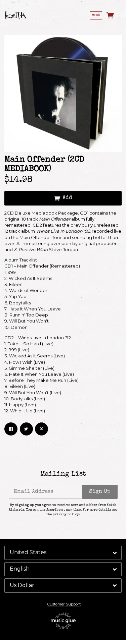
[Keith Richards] (15, 15)
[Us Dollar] (63, 585)
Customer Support (64, 604)
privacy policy (66, 514)
